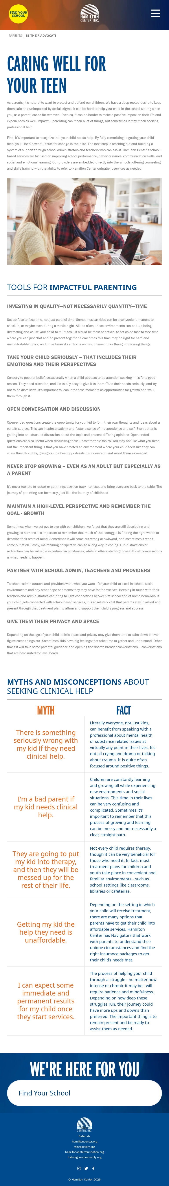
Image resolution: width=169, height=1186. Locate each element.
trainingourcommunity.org (84, 1157)
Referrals (84, 1136)
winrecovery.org (84, 1147)
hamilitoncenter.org (84, 1141)
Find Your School (18, 14)
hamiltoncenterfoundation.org (84, 1152)
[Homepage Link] (90, 20)
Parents (15, 35)
